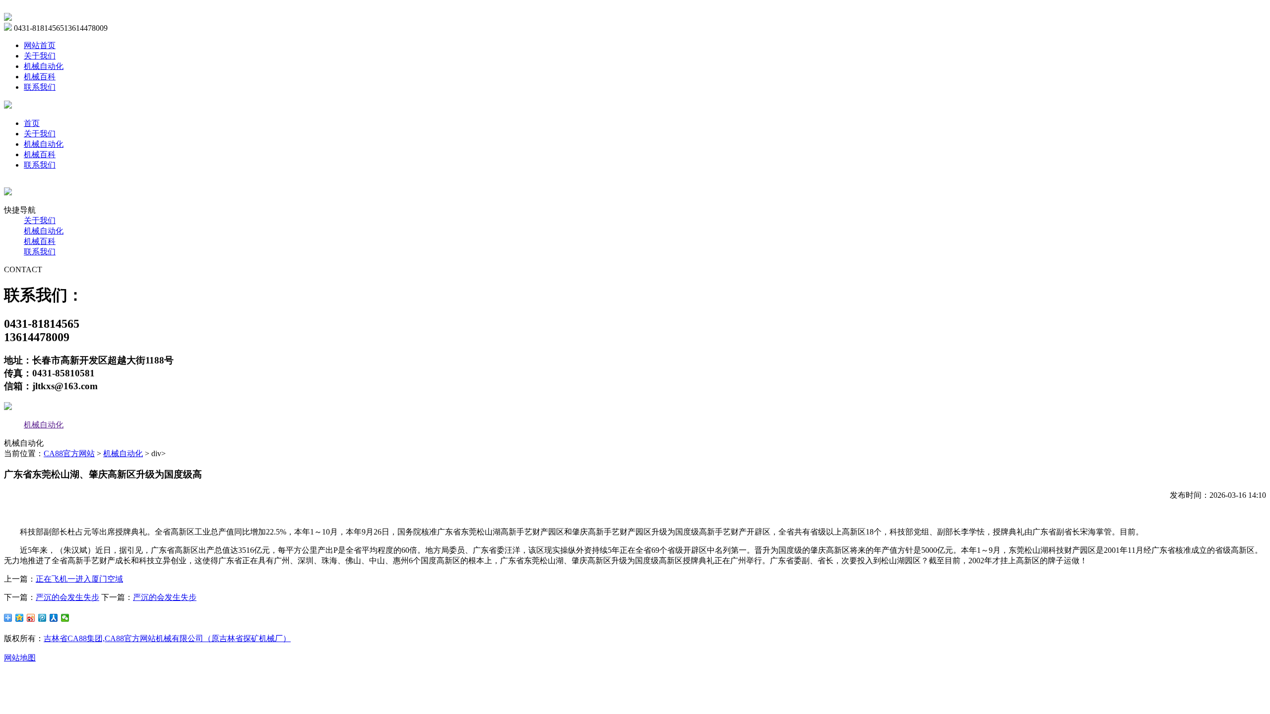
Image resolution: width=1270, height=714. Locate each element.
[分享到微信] (65, 618)
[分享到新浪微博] (31, 618)
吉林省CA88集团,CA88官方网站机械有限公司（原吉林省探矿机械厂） (167, 638)
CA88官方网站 (69, 453)
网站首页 (40, 45)
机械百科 (40, 76)
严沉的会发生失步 (67, 597)
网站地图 (20, 658)
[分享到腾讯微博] (42, 618)
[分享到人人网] (54, 618)
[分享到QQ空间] (19, 618)
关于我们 (40, 56)
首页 (32, 123)
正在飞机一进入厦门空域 (79, 579)
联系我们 (40, 87)
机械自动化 (44, 66)
